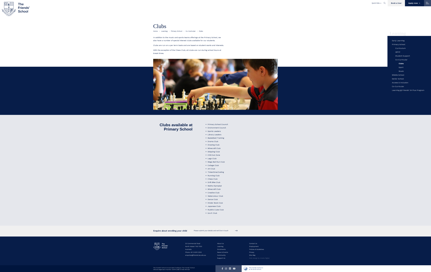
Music (401, 71)
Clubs (401, 63)
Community (221, 255)
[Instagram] (226, 268)
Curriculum (400, 48)
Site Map (252, 255)
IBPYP (397, 52)
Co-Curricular (191, 31)
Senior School (398, 79)
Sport (401, 67)
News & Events (222, 252)
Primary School (176, 31)
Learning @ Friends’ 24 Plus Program (408, 90)
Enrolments (221, 249)
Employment (254, 246)
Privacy (251, 252)
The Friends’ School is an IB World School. (256, 268)
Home (155, 31)
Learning (164, 31)
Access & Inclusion (400, 83)
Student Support (402, 56)
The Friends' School (16, 9)
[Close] (427, 3)
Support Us (221, 258)
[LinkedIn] (230, 268)
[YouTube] (234, 268)
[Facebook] (222, 268)
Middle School (398, 75)
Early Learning (398, 41)
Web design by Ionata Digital (259, 258)
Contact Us (253, 243)
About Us (220, 243)
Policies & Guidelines (256, 249)
